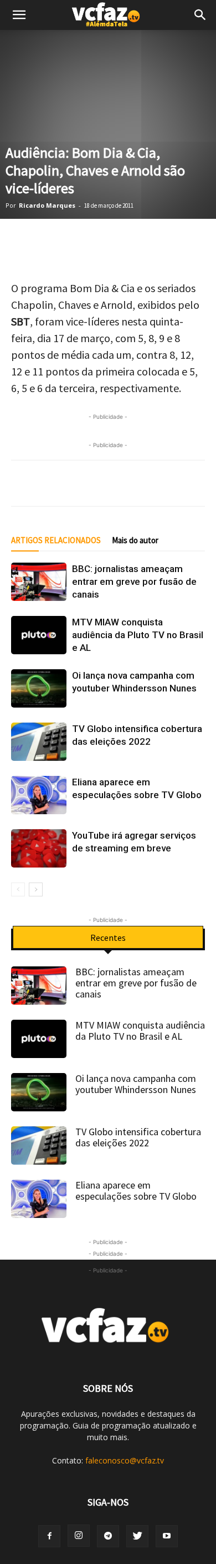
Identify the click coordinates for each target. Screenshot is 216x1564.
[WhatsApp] (22, 241)
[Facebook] (77, 241)
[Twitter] (50, 241)
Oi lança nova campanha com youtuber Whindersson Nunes (135, 1084)
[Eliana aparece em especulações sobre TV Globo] (38, 795)
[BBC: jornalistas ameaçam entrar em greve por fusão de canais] (38, 582)
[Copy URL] (188, 241)
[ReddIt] (161, 241)
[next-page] (36, 889)
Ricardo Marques (47, 205)
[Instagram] (79, 1536)
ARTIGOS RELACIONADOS (56, 540)
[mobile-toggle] (19, 15)
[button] (200, 15)
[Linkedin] (133, 241)
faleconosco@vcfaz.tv (124, 1460)
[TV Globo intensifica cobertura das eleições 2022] (38, 742)
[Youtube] (167, 1536)
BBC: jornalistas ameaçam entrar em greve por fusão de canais (134, 581)
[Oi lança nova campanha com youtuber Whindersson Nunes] (38, 688)
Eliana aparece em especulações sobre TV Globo (136, 1190)
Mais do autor (135, 540)
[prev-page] (18, 889)
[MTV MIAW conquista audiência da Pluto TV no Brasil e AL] (38, 635)
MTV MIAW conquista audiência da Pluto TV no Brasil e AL (137, 634)
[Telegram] (105, 241)
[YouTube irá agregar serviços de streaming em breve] (38, 848)
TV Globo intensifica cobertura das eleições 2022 (138, 1137)
